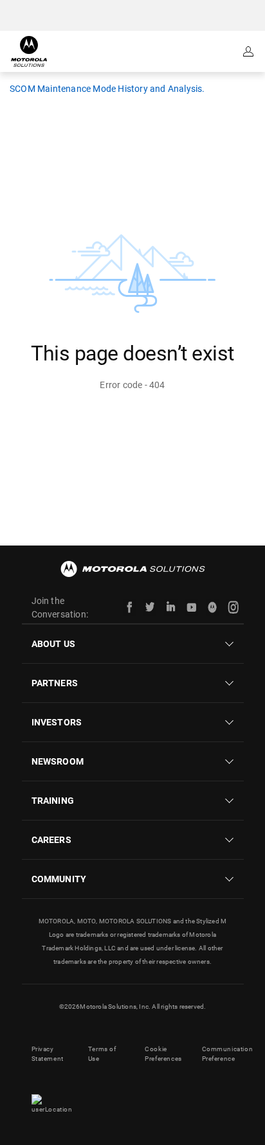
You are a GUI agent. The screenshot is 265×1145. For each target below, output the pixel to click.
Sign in (249, 51)
